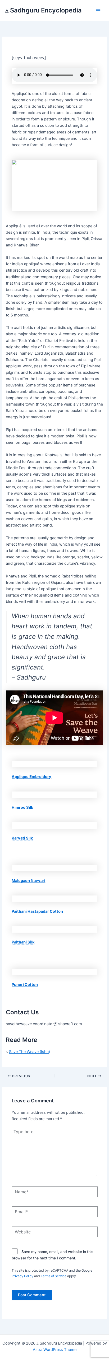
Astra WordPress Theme (54, 1349)
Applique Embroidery (31, 776)
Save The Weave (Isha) (29, 1051)
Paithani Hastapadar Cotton (37, 911)
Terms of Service (53, 1276)
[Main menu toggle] (98, 10)
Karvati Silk (22, 838)
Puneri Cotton (25, 984)
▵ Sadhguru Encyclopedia (43, 10)
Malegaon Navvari (28, 880)
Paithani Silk (23, 942)
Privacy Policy (22, 1276)
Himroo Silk (22, 807)
